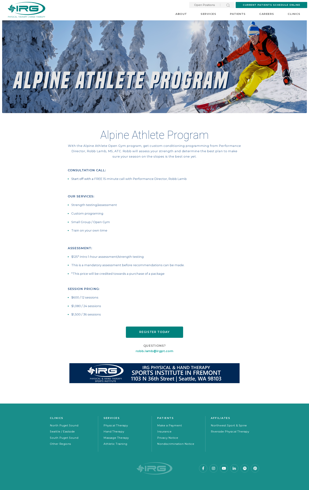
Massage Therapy (116, 437)
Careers (266, 14)
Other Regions (60, 444)
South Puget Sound (64, 437)
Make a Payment (169, 425)
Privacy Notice (167, 437)
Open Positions (204, 5)
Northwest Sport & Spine (229, 425)
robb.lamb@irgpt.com (154, 351)
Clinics (294, 14)
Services (208, 14)
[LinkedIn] (234, 468)
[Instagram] (213, 468)
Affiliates (220, 418)
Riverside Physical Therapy (230, 431)
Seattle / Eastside (62, 431)
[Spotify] (245, 468)
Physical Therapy (116, 425)
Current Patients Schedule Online (271, 4)
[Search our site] (228, 5)
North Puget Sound (64, 425)
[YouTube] (224, 468)
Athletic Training (115, 444)
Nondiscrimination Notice (175, 444)
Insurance (164, 431)
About (181, 14)
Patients (238, 14)
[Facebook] (203, 468)
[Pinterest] (255, 468)
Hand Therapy (114, 431)
